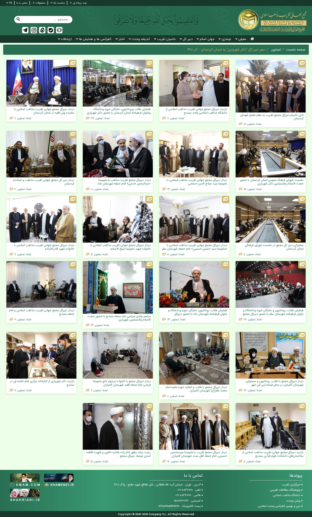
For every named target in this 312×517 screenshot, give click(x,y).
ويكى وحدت (293, 501)
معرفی (242, 39)
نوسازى (226, 39)
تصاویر (276, 49)
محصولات (40, 3)
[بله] (51, 30)
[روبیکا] (59, 30)
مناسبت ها (59, 3)
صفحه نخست (295, 49)
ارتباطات (66, 39)
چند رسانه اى (80, 3)
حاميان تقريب (166, 39)
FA (10, 3)
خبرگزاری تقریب (291, 484)
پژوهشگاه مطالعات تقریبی (285, 490)
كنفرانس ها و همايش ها (95, 39)
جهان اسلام (207, 39)
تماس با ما (21, 3)
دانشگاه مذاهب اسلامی (286, 495)
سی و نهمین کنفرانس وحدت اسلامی (279, 506)
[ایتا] (42, 30)
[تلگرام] (25, 30)
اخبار (122, 39)
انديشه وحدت (141, 39)
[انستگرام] (34, 30)
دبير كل (188, 39)
